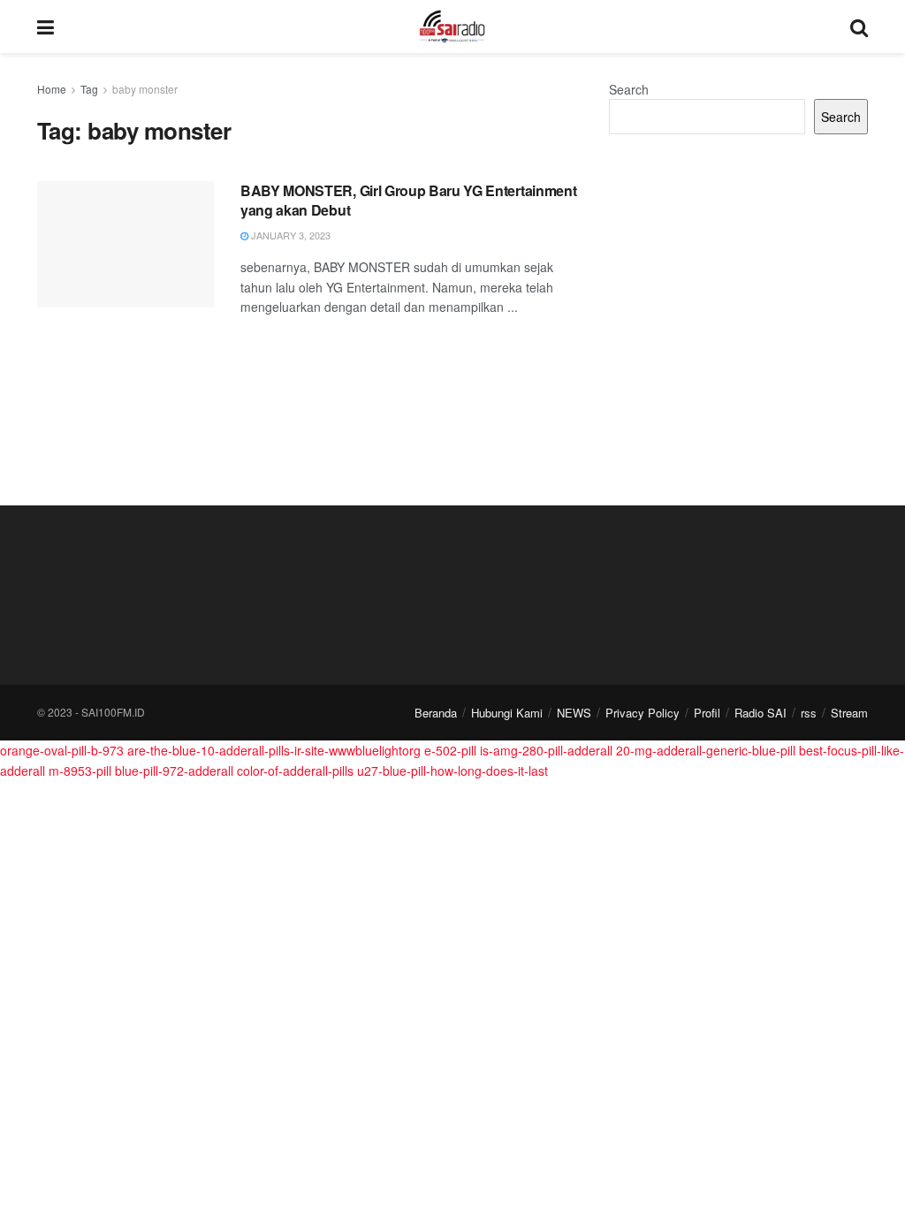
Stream (849, 712)
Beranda (435, 712)
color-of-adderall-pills (295, 770)
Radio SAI (760, 712)
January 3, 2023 (289, 235)
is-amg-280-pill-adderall (546, 750)
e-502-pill (450, 750)
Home (51, 88)
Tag (89, 88)
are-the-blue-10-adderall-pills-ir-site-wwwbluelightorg (274, 750)
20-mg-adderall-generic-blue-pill (705, 750)
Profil (707, 712)
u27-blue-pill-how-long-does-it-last (452, 770)
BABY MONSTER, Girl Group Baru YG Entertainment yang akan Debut (408, 200)
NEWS (574, 712)
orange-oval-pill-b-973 (62, 750)
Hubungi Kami (507, 712)
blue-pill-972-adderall (174, 770)
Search (629, 89)
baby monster (145, 88)
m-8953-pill (80, 770)
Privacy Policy (642, 712)
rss (809, 712)
